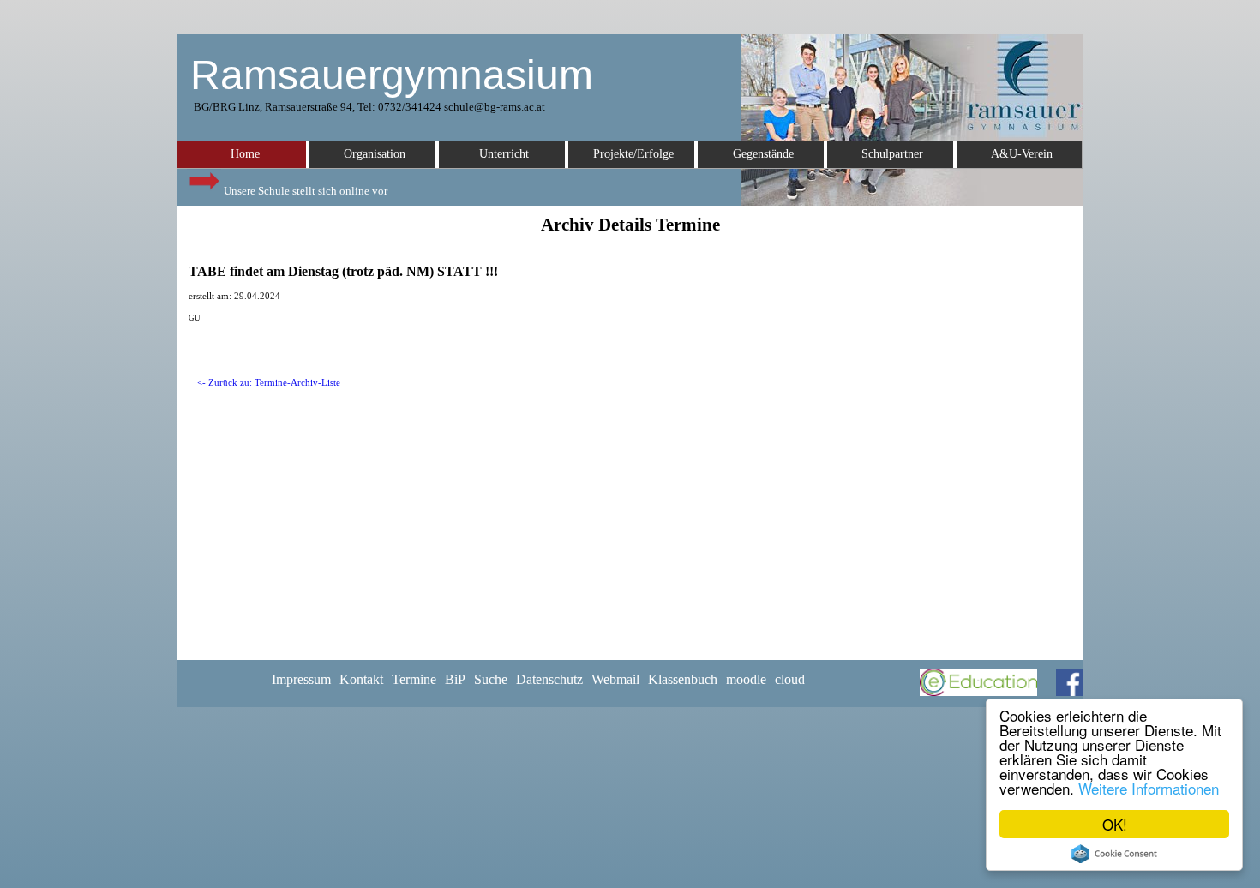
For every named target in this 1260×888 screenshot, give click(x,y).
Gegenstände (763, 153)
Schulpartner (892, 153)
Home (245, 153)
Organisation (374, 153)
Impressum (301, 679)
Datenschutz (549, 679)
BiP (455, 679)
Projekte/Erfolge (633, 153)
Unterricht (504, 153)
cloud (790, 679)
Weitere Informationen (1148, 788)
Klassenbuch (682, 679)
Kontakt (361, 679)
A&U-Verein (1022, 153)
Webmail (615, 679)
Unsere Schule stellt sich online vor (304, 190)
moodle (746, 679)
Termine (414, 679)
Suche (490, 679)
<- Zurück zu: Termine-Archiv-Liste (268, 382)
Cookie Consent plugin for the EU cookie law (1114, 853)
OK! (1114, 824)
